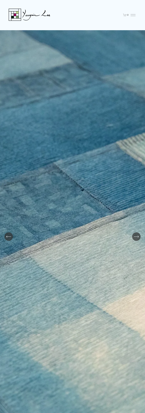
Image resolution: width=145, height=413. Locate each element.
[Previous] (8, 236)
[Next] (136, 236)
